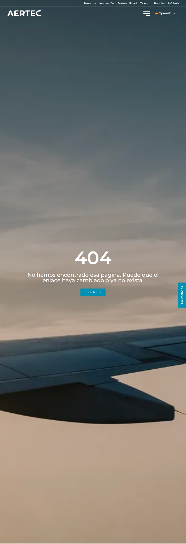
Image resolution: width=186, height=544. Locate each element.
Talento (145, 3)
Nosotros (90, 3)
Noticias (159, 3)
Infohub (173, 3)
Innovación (106, 3)
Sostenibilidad (127, 3)
